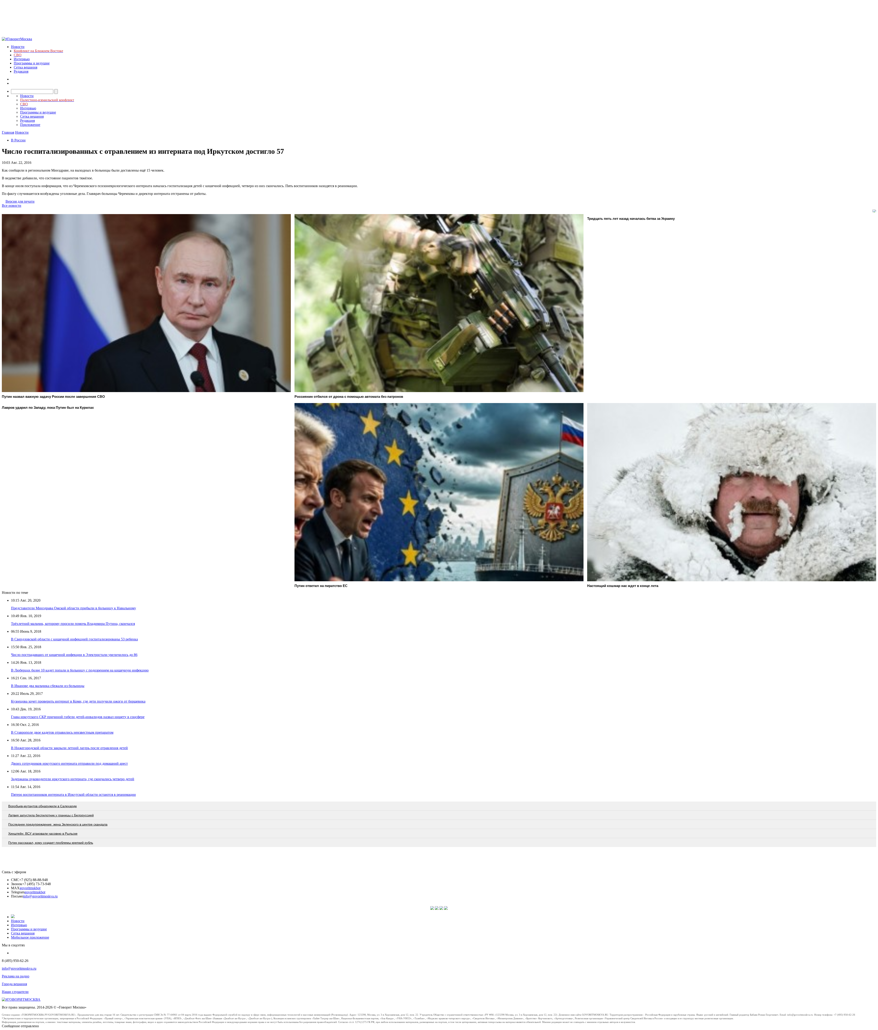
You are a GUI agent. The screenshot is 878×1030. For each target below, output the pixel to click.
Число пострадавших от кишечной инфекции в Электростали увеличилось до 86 (74, 655)
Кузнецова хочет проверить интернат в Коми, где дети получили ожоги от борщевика (78, 701)
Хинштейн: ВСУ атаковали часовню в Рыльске (43, 833)
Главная (8, 132)
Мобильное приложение (30, 937)
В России (18, 140)
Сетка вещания (25, 67)
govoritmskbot (30, 888)
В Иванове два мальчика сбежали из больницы (47, 686)
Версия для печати (20, 201)
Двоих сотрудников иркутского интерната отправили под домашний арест (69, 763)
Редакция (21, 71)
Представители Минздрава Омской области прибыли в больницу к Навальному (73, 608)
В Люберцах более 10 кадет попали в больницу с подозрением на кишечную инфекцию (80, 670)
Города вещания (14, 984)
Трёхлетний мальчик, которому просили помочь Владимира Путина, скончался (73, 624)
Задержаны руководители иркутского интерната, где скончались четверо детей (72, 779)
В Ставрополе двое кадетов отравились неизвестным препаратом (62, 732)
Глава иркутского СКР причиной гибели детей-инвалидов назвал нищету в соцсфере (78, 717)
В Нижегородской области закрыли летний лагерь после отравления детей (69, 748)
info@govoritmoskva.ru (40, 896)
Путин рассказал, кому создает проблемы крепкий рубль (50, 842)
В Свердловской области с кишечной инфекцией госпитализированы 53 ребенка (74, 639)
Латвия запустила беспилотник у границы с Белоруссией (51, 815)
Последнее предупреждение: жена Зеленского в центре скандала (57, 824)
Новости (17, 47)
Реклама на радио (15, 976)
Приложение (30, 125)
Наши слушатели (15, 992)
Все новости (11, 205)
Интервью (22, 59)
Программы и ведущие (32, 63)
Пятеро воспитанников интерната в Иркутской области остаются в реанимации (73, 794)
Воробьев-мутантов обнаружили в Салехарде (42, 806)
